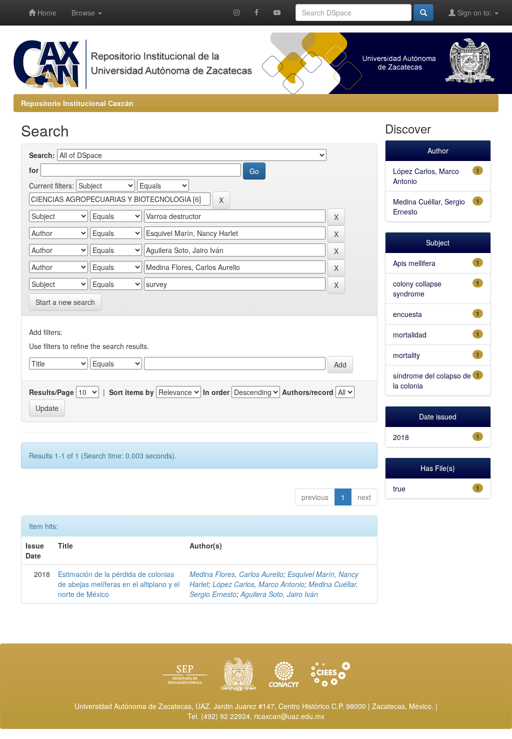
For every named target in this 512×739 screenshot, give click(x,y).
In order (216, 392)
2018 (401, 437)
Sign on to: (475, 13)
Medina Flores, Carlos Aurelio (237, 574)
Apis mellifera (414, 263)
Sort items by (131, 392)
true (399, 489)
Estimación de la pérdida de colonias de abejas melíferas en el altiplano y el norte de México (119, 584)
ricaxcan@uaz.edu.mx (289, 716)
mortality (406, 355)
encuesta (407, 314)
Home (46, 13)
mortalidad (409, 335)
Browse (84, 13)
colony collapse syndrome (417, 288)
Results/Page (51, 392)
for (33, 170)
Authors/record (308, 392)
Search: (42, 155)
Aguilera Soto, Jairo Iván (279, 594)
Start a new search (65, 302)
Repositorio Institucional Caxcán (77, 103)
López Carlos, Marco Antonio (258, 584)
